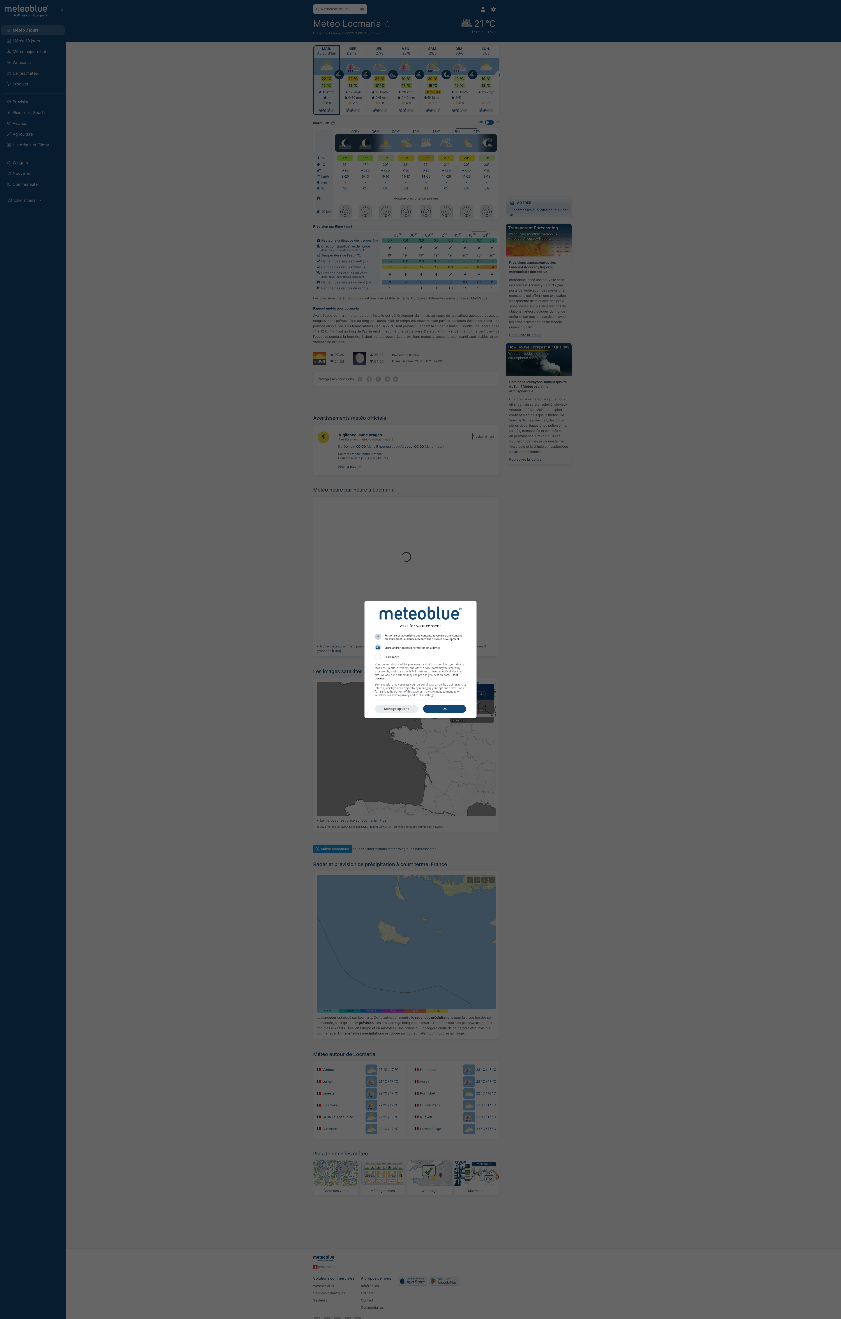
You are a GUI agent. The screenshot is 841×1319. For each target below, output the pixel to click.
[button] (420, 657)
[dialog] (420, 659)
